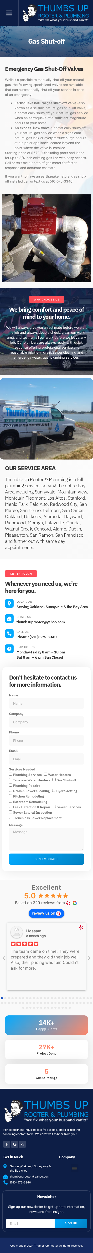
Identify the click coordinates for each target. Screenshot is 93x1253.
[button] (9, 13)
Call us (22, 632)
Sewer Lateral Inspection (32, 812)
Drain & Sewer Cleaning (31, 791)
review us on (43, 913)
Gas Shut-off (66, 780)
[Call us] (9, 633)
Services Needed (22, 769)
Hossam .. (35, 931)
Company (16, 714)
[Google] (14, 1144)
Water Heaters (59, 775)
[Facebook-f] (6, 1144)
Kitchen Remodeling (28, 796)
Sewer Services (69, 807)
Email (13, 751)
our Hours (25, 647)
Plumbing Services (27, 775)
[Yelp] (22, 1144)
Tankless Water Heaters (31, 780)
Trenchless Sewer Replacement (37, 818)
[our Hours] (9, 648)
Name (13, 695)
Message (16, 825)
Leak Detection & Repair (31, 807)
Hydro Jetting (66, 791)
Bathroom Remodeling (30, 801)
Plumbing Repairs (26, 785)
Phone (14, 732)
